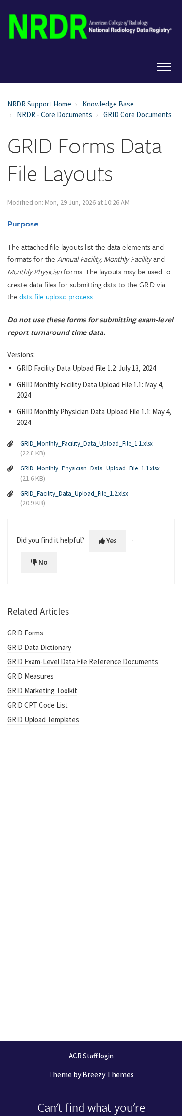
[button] (164, 65)
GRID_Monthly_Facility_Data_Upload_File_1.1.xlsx (86, 443)
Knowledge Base (108, 103)
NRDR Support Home (39, 103)
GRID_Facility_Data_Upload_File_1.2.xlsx (74, 493)
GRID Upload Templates (43, 719)
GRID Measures (30, 675)
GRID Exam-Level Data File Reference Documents (82, 661)
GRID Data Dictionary (39, 647)
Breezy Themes (108, 1074)
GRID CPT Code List (37, 704)
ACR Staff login (91, 1056)
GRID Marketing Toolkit (42, 690)
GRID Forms (25, 632)
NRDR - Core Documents (54, 114)
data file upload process (56, 296)
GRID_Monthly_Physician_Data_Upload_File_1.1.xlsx (90, 468)
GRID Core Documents (137, 114)
